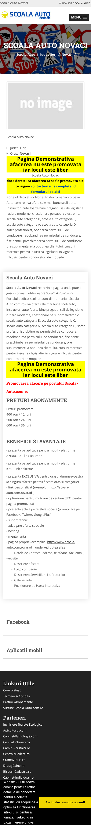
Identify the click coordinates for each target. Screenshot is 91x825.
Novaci (67, 54)
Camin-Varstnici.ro (16, 748)
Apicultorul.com (14, 730)
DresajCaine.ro (14, 765)
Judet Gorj (48, 54)
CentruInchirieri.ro (16, 742)
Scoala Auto (26, 54)
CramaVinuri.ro (14, 760)
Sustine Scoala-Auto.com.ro (23, 708)
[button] (79, 17)
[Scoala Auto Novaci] (45, 106)
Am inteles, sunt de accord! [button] (65, 802)
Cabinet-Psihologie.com (20, 736)
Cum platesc (12, 690)
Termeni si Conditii (16, 696)
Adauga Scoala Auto (75, 3)
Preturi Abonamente (18, 702)
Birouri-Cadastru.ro (17, 771)
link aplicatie (33, 456)
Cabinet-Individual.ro (18, 777)
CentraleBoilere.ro (16, 754)
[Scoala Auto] (28, 15)
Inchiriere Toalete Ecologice (22, 724)
